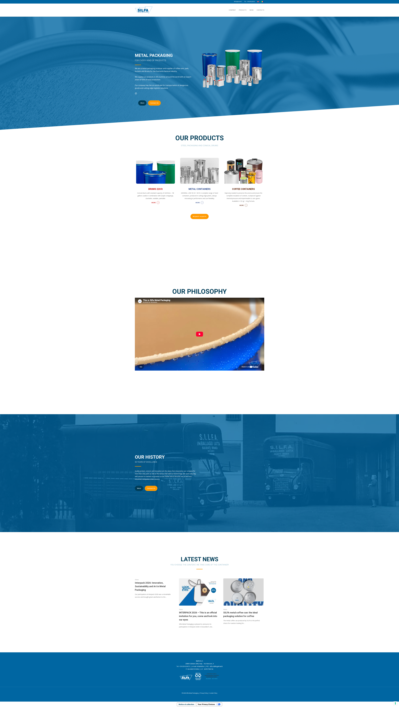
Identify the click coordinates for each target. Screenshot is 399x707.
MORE (153, 203)
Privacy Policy (204, 693)
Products (242, 10)
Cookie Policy (213, 693)
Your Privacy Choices (206, 704)
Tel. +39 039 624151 (249, 1)
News (252, 10)
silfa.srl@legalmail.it (216, 666)
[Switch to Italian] (262, 1)
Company (232, 10)
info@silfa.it (238, 1)
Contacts (260, 10)
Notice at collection (186, 704)
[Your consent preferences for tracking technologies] (395, 703)
